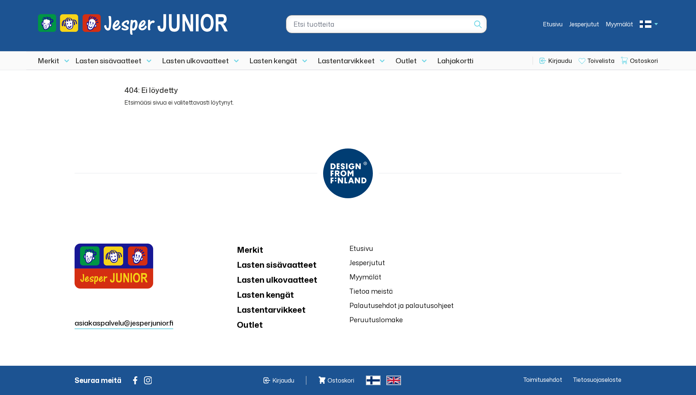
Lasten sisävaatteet (108, 60)
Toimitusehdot (542, 380)
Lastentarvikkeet (346, 60)
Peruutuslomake (376, 319)
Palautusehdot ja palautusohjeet (401, 305)
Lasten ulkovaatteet (195, 60)
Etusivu (553, 24)
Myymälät (619, 24)
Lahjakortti (455, 60)
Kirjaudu (560, 61)
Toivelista (600, 61)
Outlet (406, 60)
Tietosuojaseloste (597, 380)
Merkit (48, 60)
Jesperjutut (584, 24)
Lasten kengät (273, 60)
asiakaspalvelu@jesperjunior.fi (124, 323)
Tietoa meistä (371, 291)
